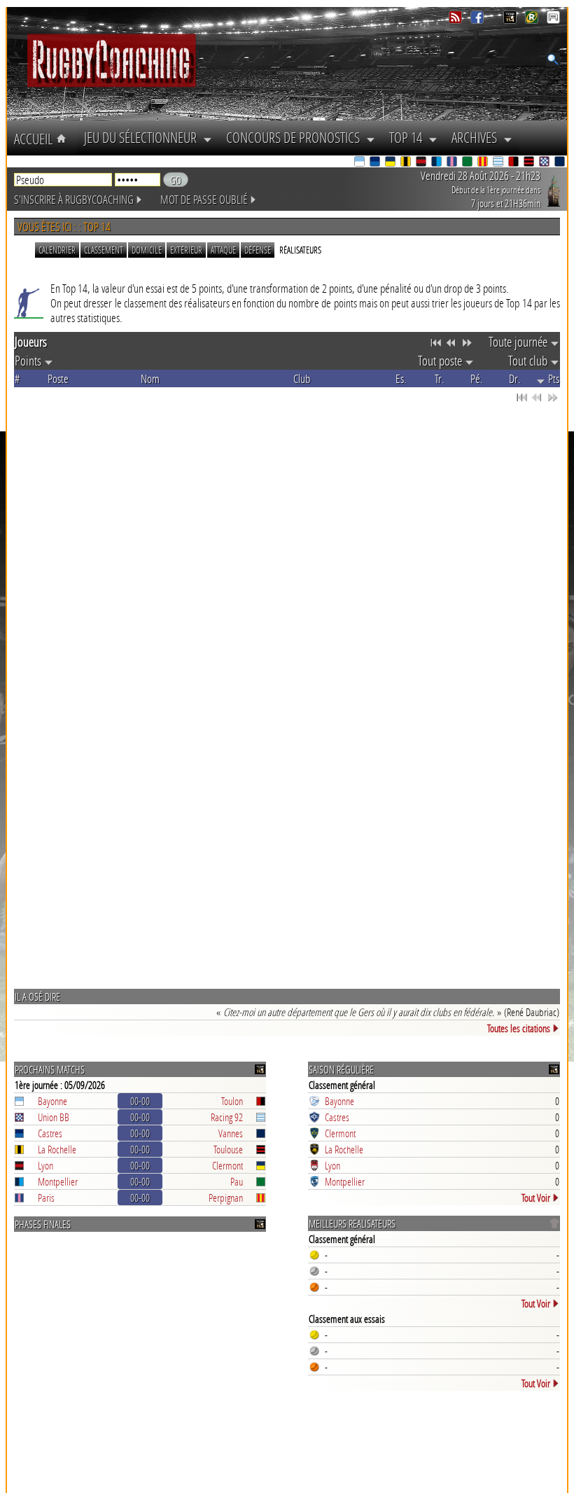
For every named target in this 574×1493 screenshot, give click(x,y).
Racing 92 (227, 1117)
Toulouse (228, 1149)
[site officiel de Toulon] (514, 163)
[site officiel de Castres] (376, 163)
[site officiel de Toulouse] (530, 163)
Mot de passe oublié (204, 199)
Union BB (53, 1117)
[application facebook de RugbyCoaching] (478, 20)
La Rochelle (57, 1149)
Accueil (35, 138)
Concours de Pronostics (296, 137)
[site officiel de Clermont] (391, 163)
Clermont (227, 1165)
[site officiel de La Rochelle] (406, 163)
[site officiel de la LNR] (511, 20)
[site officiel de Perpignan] (483, 163)
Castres (50, 1133)
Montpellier (58, 1181)
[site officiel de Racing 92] (499, 163)
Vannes (230, 1133)
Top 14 (408, 137)
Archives (477, 137)
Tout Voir (536, 1197)
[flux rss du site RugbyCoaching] (457, 20)
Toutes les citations (518, 1028)
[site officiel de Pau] (468, 163)
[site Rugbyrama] (533, 20)
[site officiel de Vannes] (560, 163)
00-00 (140, 1101)
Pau (236, 1181)
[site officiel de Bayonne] (360, 163)
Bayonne (52, 1101)
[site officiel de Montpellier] (437, 163)
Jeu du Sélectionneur (143, 137)
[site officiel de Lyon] (422, 163)
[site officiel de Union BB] (545, 163)
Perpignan (226, 1197)
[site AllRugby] (553, 20)
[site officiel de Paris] (453, 163)
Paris (46, 1197)
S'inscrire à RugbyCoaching (74, 199)
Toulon (232, 1101)
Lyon (45, 1165)
